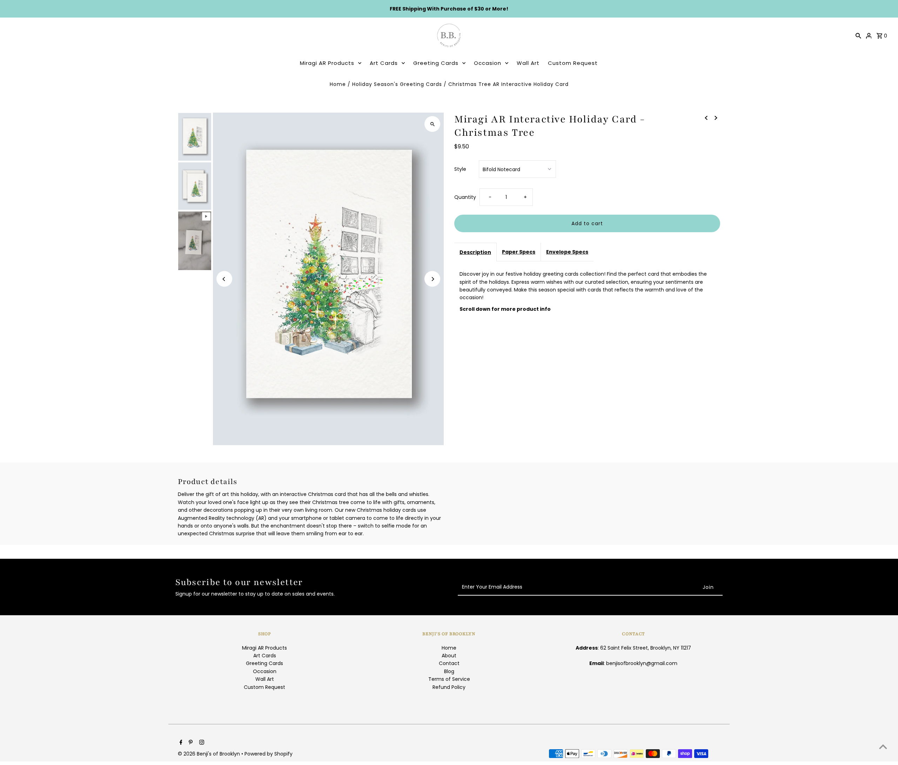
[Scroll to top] (883, 746)
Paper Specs (518, 251)
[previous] (706, 117)
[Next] (432, 279)
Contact (449, 663)
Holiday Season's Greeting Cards (397, 84)
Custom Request (573, 63)
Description (475, 252)
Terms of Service (449, 679)
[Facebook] (180, 743)
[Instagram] (200, 743)
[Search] (858, 35)
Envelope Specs (567, 251)
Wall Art (528, 63)
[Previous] (224, 279)
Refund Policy (449, 687)
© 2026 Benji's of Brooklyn (209, 753)
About (449, 655)
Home (338, 84)
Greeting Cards (435, 63)
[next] (716, 117)
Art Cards (384, 63)
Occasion (487, 63)
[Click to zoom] (432, 124)
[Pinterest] (190, 743)
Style (460, 169)
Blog (449, 671)
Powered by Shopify (268, 753)
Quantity (465, 197)
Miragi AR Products (327, 63)
